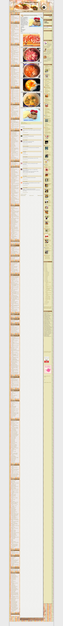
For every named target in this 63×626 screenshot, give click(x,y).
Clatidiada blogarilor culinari (14, 576)
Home (25, 11)
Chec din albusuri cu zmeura (14, 427)
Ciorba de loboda (13, 181)
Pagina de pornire (31, 195)
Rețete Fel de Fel (47, 124)
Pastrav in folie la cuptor (14, 267)
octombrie (47, 274)
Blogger (34, 618)
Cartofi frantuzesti (13, 213)
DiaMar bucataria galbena (26, 128)
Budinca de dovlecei (47, 85)
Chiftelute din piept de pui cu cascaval (49, 174)
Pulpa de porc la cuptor (14, 361)
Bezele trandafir (13, 481)
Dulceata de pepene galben (14, 140)
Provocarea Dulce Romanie (14, 608)
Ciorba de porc (13, 189)
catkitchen (46, 164)
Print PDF (24, 122)
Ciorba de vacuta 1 (13, 190)
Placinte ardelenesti (13, 456)
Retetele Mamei (47, 247)
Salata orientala (13, 84)
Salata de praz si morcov (14, 80)
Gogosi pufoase (13, 440)
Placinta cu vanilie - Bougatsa (14, 473)
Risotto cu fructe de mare (14, 395)
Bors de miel (12, 168)
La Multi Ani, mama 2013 (14, 588)
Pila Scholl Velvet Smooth (14, 601)
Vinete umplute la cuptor (14, 238)
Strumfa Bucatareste (47, 228)
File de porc (12, 15)
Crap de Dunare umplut (14, 263)
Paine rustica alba (13, 415)
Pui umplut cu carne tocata (14, 301)
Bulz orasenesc (13, 210)
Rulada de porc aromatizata (14, 38)
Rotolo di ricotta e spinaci (14, 113)
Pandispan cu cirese (13, 449)
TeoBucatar (24, 146)
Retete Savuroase (47, 256)
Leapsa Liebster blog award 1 (14, 589)
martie (46, 281)
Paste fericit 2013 (13, 600)
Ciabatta (12, 405)
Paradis (24, 181)
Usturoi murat (12, 156)
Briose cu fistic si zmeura (49, 75)
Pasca (12, 452)
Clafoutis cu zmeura (13, 494)
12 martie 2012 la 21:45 (25, 154)
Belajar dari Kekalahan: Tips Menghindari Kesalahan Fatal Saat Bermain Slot (48, 100)
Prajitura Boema (13, 508)
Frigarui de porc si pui (13, 349)
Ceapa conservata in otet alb (14, 135)
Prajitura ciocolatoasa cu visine (15, 513)
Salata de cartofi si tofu (14, 73)
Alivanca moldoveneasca (49, 155)
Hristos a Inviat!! (46, 165)
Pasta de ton (12, 37)
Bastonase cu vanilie (13, 480)
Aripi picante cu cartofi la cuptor (15, 276)
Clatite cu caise (13, 551)
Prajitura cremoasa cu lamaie (14, 514)
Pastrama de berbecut (13, 330)
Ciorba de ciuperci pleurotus (14, 172)
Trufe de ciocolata (13, 546)
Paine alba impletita (13, 407)
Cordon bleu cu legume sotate (14, 281)
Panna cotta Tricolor (13, 507)
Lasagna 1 (12, 109)
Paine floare (12, 411)
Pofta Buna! (46, 65)
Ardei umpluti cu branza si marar (15, 24)
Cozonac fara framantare (14, 433)
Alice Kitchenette (47, 239)
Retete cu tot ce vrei (47, 258)
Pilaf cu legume (13, 226)
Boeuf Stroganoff (13, 378)
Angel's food (46, 127)
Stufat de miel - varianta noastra (15, 332)
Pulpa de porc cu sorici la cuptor (15, 360)
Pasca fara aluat (13, 455)
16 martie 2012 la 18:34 (25, 192)
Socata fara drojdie (13, 164)
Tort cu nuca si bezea (13, 561)
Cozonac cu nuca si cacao (14, 431)
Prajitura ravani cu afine (14, 535)
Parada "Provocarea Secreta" (14, 593)
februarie (47, 301)
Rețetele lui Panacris (47, 255)
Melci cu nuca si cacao (14, 444)
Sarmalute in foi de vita (14, 232)
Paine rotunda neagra (13, 414)
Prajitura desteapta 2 (13, 534)
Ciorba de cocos (13, 173)
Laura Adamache (47, 108)
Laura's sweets (47, 199)
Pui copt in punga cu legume (14, 296)
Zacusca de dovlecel (13, 157)
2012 (45, 271)
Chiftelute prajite (13, 28)
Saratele (12, 540)
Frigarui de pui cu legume (14, 283)
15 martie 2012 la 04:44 (25, 185)
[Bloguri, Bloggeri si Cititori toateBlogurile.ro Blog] (47, 382)
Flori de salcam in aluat (14, 436)
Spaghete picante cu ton (14, 114)
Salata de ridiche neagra (14, 81)
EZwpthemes (27, 619)
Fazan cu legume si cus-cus (14, 320)
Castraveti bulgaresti (13, 133)
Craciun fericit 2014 (13, 579)
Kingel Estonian (13, 443)
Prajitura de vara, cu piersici (49, 161)
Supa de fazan (13, 321)
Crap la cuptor (13, 264)
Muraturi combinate (13, 146)
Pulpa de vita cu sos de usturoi (14, 384)
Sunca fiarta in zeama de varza (14, 18)
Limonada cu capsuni (13, 162)
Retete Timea (46, 151)
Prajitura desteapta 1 (13, 533)
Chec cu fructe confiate (14, 424)
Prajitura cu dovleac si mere (48, 248)
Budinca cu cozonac (13, 488)
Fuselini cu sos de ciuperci (14, 108)
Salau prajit (12, 268)
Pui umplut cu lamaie (13, 302)
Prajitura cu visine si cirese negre (15, 532)
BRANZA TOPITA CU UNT (49, 185)
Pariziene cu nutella (13, 451)
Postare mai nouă (23, 195)
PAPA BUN (46, 84)
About (28, 11)
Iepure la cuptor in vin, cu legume (15, 315)
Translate (49, 28)
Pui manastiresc (13, 300)
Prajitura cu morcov (13, 459)
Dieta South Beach (13, 581)
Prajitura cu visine (13, 531)
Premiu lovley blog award (14, 605)
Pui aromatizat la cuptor (14, 295)
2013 (45, 270)
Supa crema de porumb (14, 198)
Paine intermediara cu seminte (14, 412)
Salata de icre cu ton (13, 79)
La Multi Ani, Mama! (13, 587)
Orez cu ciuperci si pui (13, 224)
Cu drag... (12, 580)
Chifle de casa (13, 404)
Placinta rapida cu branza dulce (15, 474)
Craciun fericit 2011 (13, 577)
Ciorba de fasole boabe (14, 176)
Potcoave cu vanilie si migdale (14, 457)
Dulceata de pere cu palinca (14, 141)
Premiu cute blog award (14, 604)
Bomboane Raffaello (13, 484)
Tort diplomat (12, 563)
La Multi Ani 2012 (13, 584)
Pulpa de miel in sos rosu (14, 331)
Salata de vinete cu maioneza (14, 83)
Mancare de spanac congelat (14, 221)
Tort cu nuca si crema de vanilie (15, 562)
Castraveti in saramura (14, 134)
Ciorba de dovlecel (13, 174)
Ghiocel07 (46, 115)
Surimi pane (12, 40)
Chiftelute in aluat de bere (14, 215)
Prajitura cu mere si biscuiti (49, 136)
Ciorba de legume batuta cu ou (14, 180)
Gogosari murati (13, 142)
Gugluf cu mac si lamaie (14, 442)
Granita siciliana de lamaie (49, 70)
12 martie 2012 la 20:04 (25, 132)
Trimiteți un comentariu (23, 194)
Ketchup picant (13, 144)
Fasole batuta (12, 67)
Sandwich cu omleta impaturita (14, 101)
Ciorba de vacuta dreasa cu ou (14, 192)
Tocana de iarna (13, 150)
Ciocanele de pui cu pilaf (14, 278)
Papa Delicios (46, 194)
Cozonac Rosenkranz (13, 430)
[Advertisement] (31, 12)
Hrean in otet (12, 143)
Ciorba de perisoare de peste (14, 188)
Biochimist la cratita (47, 140)
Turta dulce (12, 547)
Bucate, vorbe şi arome (48, 118)
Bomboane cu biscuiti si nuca (14, 486)
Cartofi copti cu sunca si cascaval (15, 211)
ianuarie (46, 302)
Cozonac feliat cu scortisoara (14, 435)
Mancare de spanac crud (14, 222)
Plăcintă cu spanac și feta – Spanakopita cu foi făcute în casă (48, 88)
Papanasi (12, 450)
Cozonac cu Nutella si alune (48, 152)
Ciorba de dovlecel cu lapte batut (15, 175)
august (46, 276)
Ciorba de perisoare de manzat (15, 187)
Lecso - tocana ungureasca (14, 50)
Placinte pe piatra (13, 416)
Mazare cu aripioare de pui (14, 289)
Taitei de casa (12, 19)
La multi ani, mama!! (47, 297)
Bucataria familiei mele (48, 79)
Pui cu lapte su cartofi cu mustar (15, 297)
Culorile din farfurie (47, 257)
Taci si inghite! (13, 233)
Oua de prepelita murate (14, 62)
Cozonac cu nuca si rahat (14, 432)
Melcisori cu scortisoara (14, 445)
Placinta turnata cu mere (14, 476)
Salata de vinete (13, 82)
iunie (46, 278)
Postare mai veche (40, 195)
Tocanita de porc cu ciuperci (14, 369)
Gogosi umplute (13, 441)
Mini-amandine (13, 501)
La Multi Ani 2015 (13, 585)
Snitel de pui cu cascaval (14, 309)
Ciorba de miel (13, 182)
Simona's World (31, 2)
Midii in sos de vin (13, 393)
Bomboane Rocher (13, 485)
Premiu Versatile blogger (14, 602)
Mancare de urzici (13, 223)
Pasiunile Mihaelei (47, 159)
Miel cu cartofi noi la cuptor (14, 329)
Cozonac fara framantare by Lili (15, 434)
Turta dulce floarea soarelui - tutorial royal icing (49, 180)
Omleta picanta (13, 61)
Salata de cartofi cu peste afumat (15, 72)
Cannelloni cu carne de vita (14, 105)
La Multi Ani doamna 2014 (14, 586)
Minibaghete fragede (13, 406)
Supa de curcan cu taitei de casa (15, 199)
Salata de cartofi (13, 71)
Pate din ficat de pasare (14, 17)
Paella (12, 394)
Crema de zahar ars (13, 557)
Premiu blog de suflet (13, 603)
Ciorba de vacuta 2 (13, 191)
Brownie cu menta (13, 487)
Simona (24, 168)
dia (23, 151)
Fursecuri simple (13, 499)
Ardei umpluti (12, 207)
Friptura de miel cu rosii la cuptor (15, 328)
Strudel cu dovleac (13, 541)
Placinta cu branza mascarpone (15, 469)
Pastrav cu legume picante (14, 266)
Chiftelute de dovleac (13, 214)
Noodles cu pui (13, 290)
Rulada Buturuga (13, 536)
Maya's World (46, 210)
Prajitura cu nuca (13, 527)
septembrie (47, 275)
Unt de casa (12, 20)
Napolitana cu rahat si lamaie (14, 502)
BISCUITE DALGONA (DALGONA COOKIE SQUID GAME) (48, 113)
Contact (31, 11)
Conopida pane (13, 31)
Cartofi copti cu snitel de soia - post (49, 241)
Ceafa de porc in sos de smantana (30, 15)
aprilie (46, 280)
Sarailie (12, 539)
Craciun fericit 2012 (13, 578)
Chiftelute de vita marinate (14, 380)
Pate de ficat (12, 16)
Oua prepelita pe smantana (14, 63)
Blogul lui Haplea (47, 111)
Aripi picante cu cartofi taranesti (15, 277)
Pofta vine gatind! (47, 215)
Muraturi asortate (13, 145)
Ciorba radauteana (13, 197)
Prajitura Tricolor (13, 512)
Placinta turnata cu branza (14, 475)
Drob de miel (12, 32)
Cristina (24, 156)
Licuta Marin (24, 134)
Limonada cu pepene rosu (14, 163)
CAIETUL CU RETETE (47, 68)
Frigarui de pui (13, 282)
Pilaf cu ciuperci (13, 225)
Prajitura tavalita (13, 460)
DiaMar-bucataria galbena (48, 183)
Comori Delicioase (47, 178)
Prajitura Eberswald (13, 458)
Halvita (12, 500)
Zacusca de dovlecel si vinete (14, 158)
